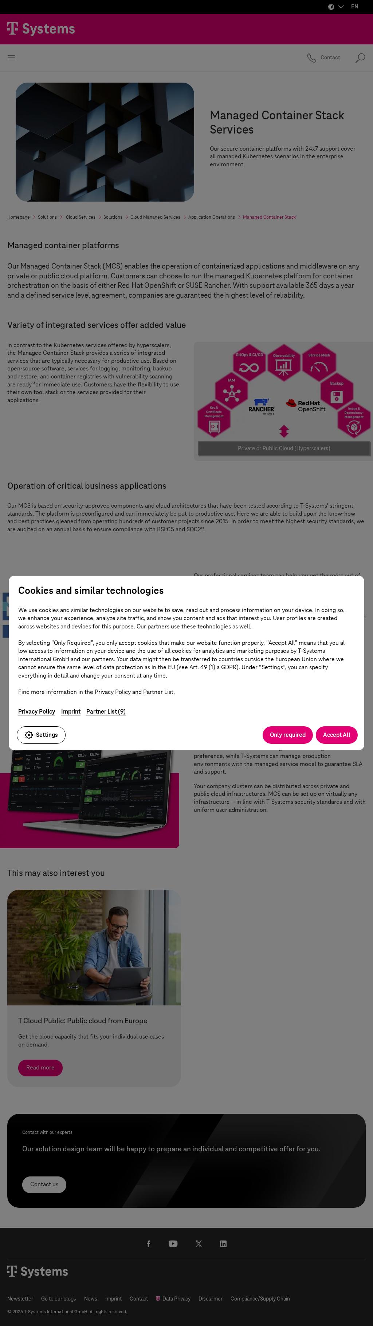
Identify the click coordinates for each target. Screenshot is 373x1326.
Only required (288, 735)
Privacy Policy (36, 711)
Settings (47, 735)
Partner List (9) (106, 711)
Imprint (71, 711)
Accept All (336, 735)
